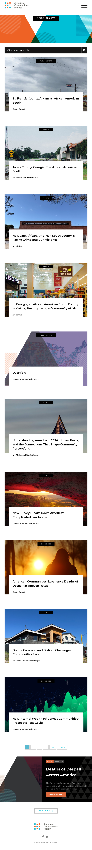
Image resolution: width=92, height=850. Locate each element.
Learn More (53, 794)
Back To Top (44, 811)
